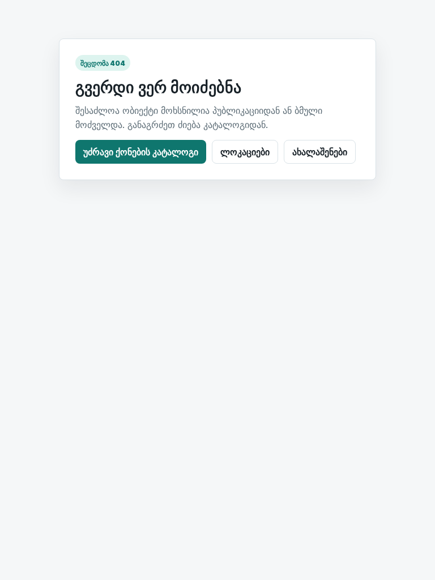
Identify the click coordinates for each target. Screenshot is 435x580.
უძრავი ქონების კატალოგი (140, 151)
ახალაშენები (319, 151)
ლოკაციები (245, 151)
